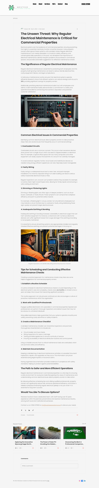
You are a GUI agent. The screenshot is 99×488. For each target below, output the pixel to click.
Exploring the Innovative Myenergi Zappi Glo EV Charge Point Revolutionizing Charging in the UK (24, 443)
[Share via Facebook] (21, 410)
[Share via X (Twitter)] (25, 410)
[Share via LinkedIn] (29, 410)
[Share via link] (33, 410)
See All (84, 423)
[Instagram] (80, 481)
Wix (48, 481)
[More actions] (77, 29)
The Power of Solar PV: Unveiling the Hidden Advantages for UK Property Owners (48, 443)
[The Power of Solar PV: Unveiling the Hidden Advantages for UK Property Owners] (49, 433)
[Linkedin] (85, 481)
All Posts (15, 18)
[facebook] (82, 481)
